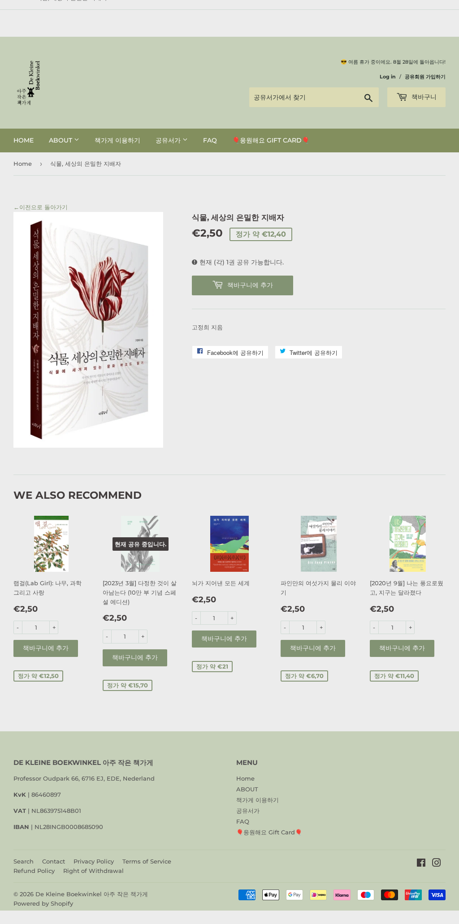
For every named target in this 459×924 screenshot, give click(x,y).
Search (23, 861)
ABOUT (61, 140)
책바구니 (423, 97)
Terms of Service (146, 861)
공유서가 (169, 140)
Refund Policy (34, 870)
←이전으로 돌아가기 (40, 207)
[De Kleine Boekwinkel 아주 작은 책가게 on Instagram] (436, 864)
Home (23, 140)
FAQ (210, 140)
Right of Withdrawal (93, 870)
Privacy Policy (94, 861)
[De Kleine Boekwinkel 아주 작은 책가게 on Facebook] (421, 864)
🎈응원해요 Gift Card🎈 (270, 140)
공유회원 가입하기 (425, 76)
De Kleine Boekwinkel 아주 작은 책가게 (91, 894)
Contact (53, 861)
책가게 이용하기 (117, 140)
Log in (388, 76)
